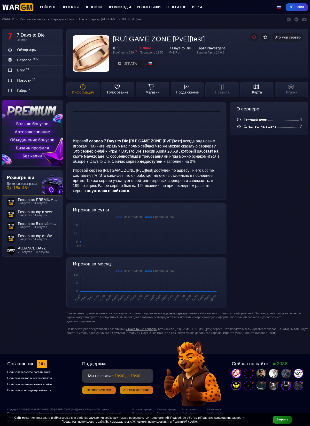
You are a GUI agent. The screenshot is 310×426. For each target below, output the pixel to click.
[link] (175, 313)
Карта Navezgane (211, 48)
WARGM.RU (41, 409)
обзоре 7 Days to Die (91, 161)
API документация (136, 390)
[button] (279, 7)
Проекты (70, 7)
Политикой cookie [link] (184, 421)
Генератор (176, 7)
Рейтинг (48, 7)
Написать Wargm (99, 390)
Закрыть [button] (282, 419)
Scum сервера (190, 409)
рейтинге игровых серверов (159, 180)
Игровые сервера (142, 409)
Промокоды (119, 7)
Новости (93, 7)
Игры (197, 7)
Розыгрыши (149, 7)
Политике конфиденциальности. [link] (222, 417)
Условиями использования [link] (150, 421)
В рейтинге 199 (123, 52)
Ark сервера (214, 409)
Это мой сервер (287, 37)
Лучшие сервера (166, 409)
